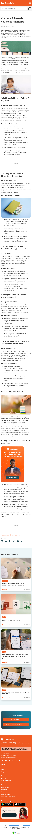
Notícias (4, 616)
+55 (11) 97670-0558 (10, 755)
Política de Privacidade (14, 825)
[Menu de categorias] (29, 8)
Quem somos (5, 787)
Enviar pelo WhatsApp (9, 815)
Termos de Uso (26, 825)
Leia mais (5, 589)
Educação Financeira (6, 535)
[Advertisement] (16, 167)
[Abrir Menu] (30, 3)
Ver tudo (3, 778)
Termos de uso (5, 794)
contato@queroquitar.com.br (15, 724)
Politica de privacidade (8, 797)
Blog (2, 772)
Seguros (3, 769)
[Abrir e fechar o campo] (3, 9)
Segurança (4, 789)
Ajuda (3, 785)
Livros (13, 535)
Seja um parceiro (6, 780)
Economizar (17, 535)
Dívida (3, 764)
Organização (5, 581)
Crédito (4, 652)
